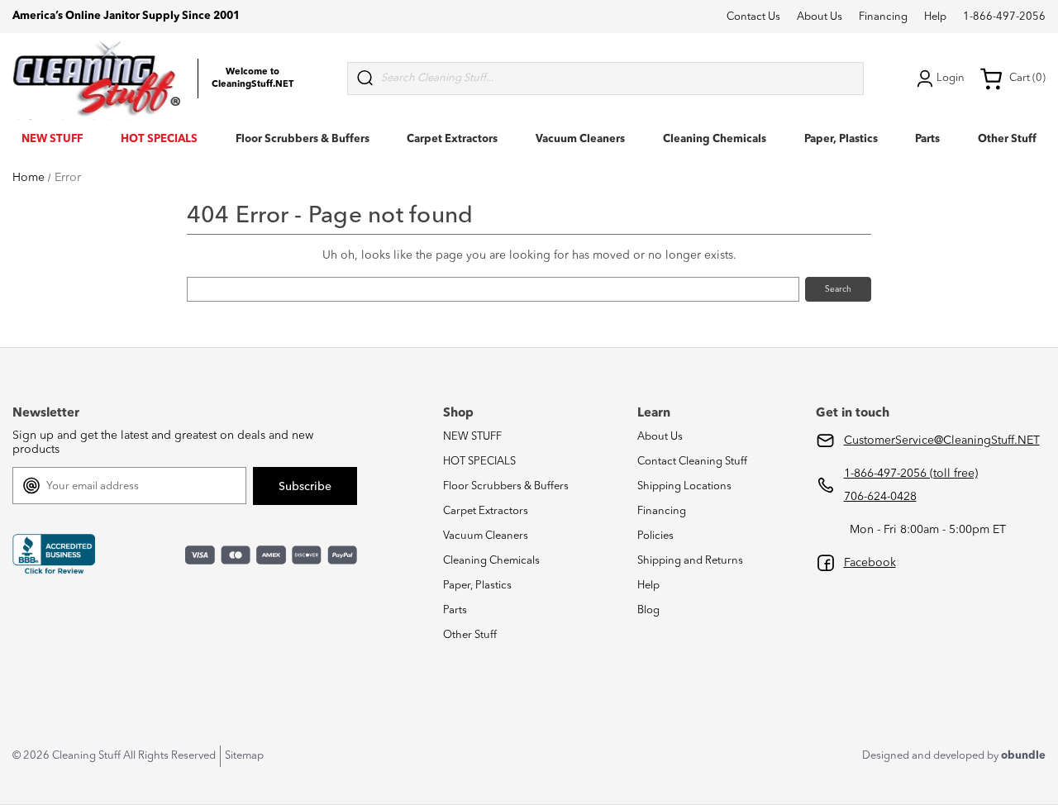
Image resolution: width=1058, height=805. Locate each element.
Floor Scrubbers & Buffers (302, 139)
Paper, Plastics (841, 139)
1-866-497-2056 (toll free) (911, 473)
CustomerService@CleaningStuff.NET (942, 440)
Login (950, 78)
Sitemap (244, 755)
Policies (655, 536)
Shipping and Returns (690, 560)
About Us (819, 17)
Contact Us (753, 17)
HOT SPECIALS (159, 139)
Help (935, 17)
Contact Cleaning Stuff (692, 461)
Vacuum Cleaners (580, 139)
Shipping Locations (684, 486)
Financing (883, 17)
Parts (927, 139)
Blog (648, 610)
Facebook (870, 563)
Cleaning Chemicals (714, 139)
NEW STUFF (52, 139)
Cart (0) (1027, 78)
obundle (1023, 755)
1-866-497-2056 (1004, 17)
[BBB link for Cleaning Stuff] (53, 554)
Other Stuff (1007, 139)
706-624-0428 (880, 497)
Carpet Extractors (452, 139)
